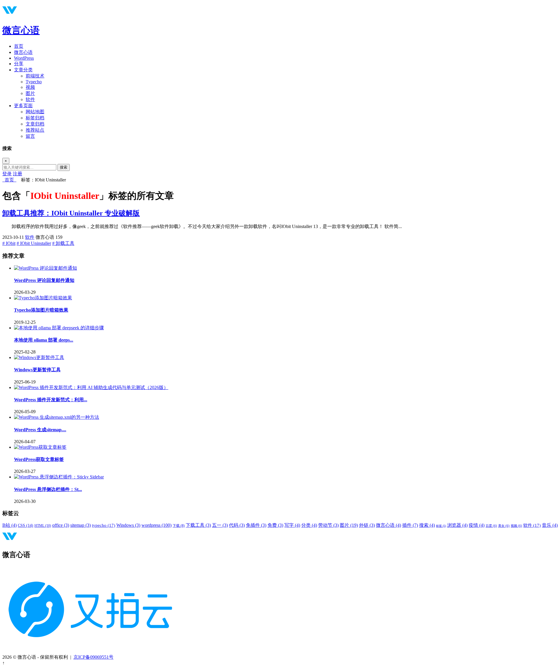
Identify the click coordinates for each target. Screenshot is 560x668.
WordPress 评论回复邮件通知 (44, 280)
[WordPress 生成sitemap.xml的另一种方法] (56, 417)
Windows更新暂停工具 (37, 369)
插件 (410, 525)
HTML (42, 526)
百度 (491, 525)
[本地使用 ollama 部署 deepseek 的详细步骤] (59, 327)
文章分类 (23, 69)
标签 (441, 525)
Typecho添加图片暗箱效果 (41, 310)
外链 (367, 525)
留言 (30, 136)
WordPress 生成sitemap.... (40, 429)
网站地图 (35, 111)
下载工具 (198, 525)
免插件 (256, 525)
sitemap (80, 525)
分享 (18, 63)
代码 (237, 525)
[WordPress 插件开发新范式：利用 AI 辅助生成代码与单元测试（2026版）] (91, 387)
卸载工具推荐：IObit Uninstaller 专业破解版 (71, 213)
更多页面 (23, 105)
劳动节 (328, 525)
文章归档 (35, 123)
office (60, 525)
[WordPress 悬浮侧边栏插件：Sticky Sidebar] (59, 476)
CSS (25, 525)
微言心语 (21, 30)
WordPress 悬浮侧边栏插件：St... (48, 489)
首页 (18, 46)
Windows (128, 525)
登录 (7, 173)
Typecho (34, 81)
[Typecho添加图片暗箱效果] (43, 297)
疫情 (476, 525)
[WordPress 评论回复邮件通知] (45, 268)
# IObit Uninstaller (34, 243)
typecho (103, 525)
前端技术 (35, 75)
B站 (9, 525)
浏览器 (457, 525)
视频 (30, 87)
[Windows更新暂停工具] (39, 357)
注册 (17, 173)
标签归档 (35, 117)
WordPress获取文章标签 (39, 459)
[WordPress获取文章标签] (40, 447)
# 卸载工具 (63, 243)
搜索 (63, 167)
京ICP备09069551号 (93, 657)
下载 (179, 525)
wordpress (156, 525)
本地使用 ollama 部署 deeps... (43, 339)
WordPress (24, 58)
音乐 (550, 525)
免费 (275, 525)
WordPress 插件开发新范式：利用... (50, 399)
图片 (30, 93)
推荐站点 (35, 130)
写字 (292, 525)
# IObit (8, 243)
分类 (309, 525)
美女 (504, 525)
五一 (220, 525)
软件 (30, 99)
